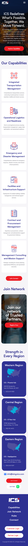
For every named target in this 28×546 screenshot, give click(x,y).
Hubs (14, 515)
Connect (14, 519)
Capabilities (14, 507)
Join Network (14, 511)
